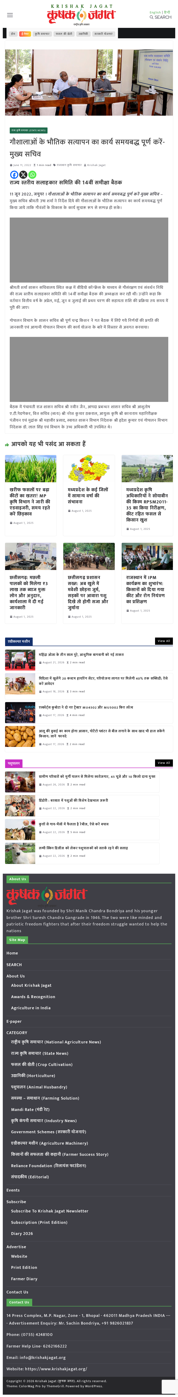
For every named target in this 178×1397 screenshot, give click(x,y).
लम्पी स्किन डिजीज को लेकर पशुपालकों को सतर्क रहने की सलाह (83, 848)
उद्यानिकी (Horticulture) (33, 1075)
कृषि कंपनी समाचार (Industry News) (44, 1120)
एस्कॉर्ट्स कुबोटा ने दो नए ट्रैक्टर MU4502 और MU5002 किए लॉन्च (86, 707)
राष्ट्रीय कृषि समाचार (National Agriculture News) (56, 1042)
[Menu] (9, 15)
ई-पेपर (25, 34)
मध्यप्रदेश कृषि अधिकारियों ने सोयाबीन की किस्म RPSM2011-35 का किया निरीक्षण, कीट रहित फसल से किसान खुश (147, 505)
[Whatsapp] (32, 175)
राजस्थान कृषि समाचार (69, 165)
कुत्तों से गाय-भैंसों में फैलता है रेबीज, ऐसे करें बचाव (74, 824)
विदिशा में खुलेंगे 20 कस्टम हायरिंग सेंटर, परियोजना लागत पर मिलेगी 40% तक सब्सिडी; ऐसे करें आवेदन (103, 681)
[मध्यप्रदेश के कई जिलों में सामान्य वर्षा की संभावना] (89, 458)
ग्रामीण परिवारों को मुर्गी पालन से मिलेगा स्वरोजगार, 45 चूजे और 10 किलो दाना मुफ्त (97, 777)
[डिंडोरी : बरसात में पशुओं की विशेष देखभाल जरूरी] (20, 805)
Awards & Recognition (33, 996)
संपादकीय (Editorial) (30, 1177)
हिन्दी (167, 12)
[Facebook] (14, 175)
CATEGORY (17, 1032)
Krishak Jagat (96, 165)
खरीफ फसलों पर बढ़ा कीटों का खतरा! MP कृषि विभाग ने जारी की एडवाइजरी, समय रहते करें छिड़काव (30, 502)
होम (13, 34)
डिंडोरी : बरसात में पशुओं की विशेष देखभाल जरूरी (73, 801)
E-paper (14, 1021)
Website (19, 1256)
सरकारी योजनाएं (104, 34)
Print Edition (24, 1267)
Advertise (16, 1247)
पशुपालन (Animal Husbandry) (39, 1087)
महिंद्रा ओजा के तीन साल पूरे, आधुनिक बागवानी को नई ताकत (81, 655)
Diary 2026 (22, 1233)
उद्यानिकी (83, 34)
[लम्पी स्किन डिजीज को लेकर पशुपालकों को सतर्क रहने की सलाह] (20, 853)
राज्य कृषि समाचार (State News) (29, 130)
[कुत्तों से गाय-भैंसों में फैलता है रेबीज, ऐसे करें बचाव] (20, 829)
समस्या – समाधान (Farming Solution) (45, 1098)
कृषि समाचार (42, 34)
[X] (23, 175)
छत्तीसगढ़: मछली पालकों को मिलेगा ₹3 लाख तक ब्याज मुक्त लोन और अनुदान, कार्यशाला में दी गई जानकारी (29, 593)
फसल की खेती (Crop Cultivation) (42, 1064)
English (155, 12)
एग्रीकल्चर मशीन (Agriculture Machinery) (49, 1143)
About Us (15, 976)
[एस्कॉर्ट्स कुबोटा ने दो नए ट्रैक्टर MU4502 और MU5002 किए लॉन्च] (20, 712)
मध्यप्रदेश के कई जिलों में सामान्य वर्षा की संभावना (88, 496)
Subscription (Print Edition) (39, 1222)
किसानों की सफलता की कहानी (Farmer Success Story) (60, 1154)
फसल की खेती (64, 34)
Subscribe (16, 1201)
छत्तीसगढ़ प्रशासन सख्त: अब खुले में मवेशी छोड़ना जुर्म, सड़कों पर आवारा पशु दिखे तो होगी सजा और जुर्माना (88, 593)
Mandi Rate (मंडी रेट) (30, 1109)
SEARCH (14, 964)
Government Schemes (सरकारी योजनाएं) (49, 1132)
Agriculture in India (31, 1008)
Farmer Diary (24, 1279)
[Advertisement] (89, 250)
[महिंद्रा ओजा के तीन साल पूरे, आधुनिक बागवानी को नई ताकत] (20, 660)
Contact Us (17, 1292)
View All (164, 641)
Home (12, 953)
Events (13, 1190)
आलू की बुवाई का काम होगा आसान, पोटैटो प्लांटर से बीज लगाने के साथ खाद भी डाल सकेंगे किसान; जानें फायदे (102, 734)
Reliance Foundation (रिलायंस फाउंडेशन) (48, 1166)
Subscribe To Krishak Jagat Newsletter (50, 1211)
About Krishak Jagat (31, 985)
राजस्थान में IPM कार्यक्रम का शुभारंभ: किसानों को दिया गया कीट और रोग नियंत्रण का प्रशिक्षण (145, 590)
